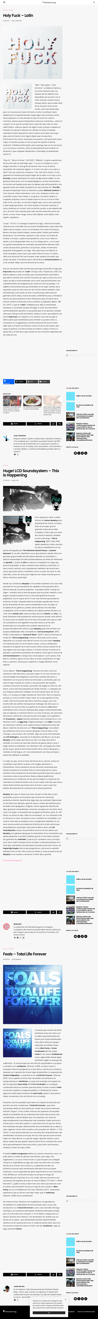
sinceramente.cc (49, 658)
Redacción (15, 480)
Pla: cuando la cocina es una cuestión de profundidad (32, 408)
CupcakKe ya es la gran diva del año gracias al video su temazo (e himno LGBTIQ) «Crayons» (12, 410)
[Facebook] (75, 453)
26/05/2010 (6, 959)
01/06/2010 (6, 21)
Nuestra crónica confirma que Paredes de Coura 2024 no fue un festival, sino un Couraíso (85, 426)
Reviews (11, 10)
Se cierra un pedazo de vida (84, 406)
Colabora (71, 1312)
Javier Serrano (16, 959)
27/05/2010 (6, 480)
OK (49, 1313)
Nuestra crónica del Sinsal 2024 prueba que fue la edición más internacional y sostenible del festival (85, 436)
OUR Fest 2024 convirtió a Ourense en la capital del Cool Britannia (85, 416)
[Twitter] (78, 453)
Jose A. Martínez (16, 21)
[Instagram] (82, 453)
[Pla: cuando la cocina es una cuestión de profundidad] (32, 401)
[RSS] (85, 453)
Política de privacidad (86, 1312)
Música (5, 10)
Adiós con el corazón (84, 396)
